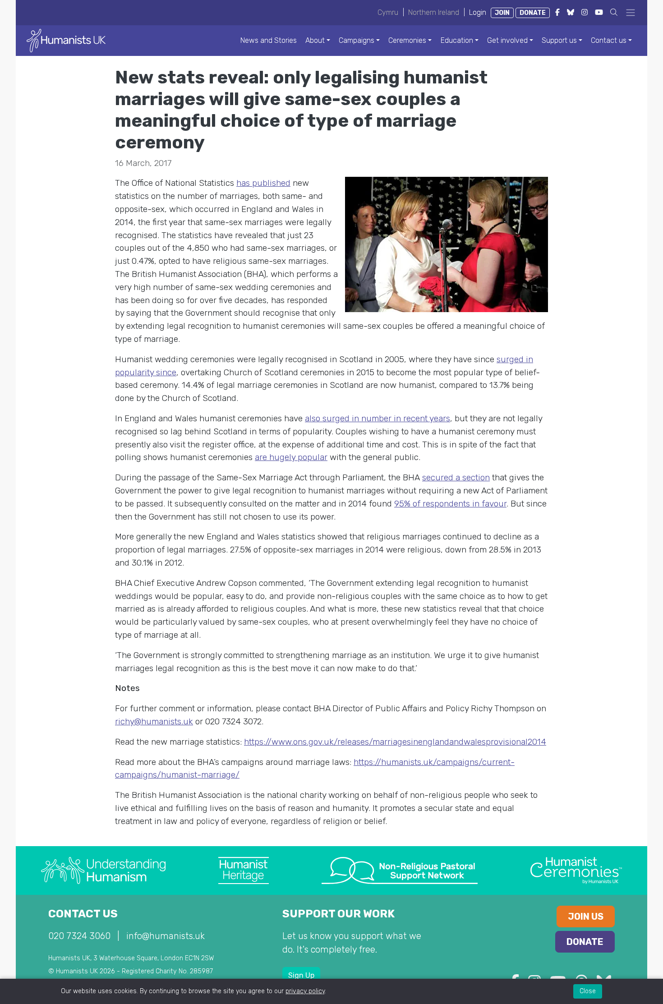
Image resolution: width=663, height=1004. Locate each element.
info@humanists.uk (165, 935)
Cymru (388, 12)
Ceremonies (407, 40)
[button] (614, 12)
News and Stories (268, 40)
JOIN (502, 13)
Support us (559, 40)
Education (457, 40)
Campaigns (356, 40)
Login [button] (477, 12)
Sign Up (301, 975)
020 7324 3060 (79, 935)
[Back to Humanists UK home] (66, 40)
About (315, 40)
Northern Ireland (433, 12)
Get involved (507, 40)
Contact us (608, 40)
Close (588, 991)
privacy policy (305, 991)
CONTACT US (83, 913)
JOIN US (585, 916)
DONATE (533, 13)
